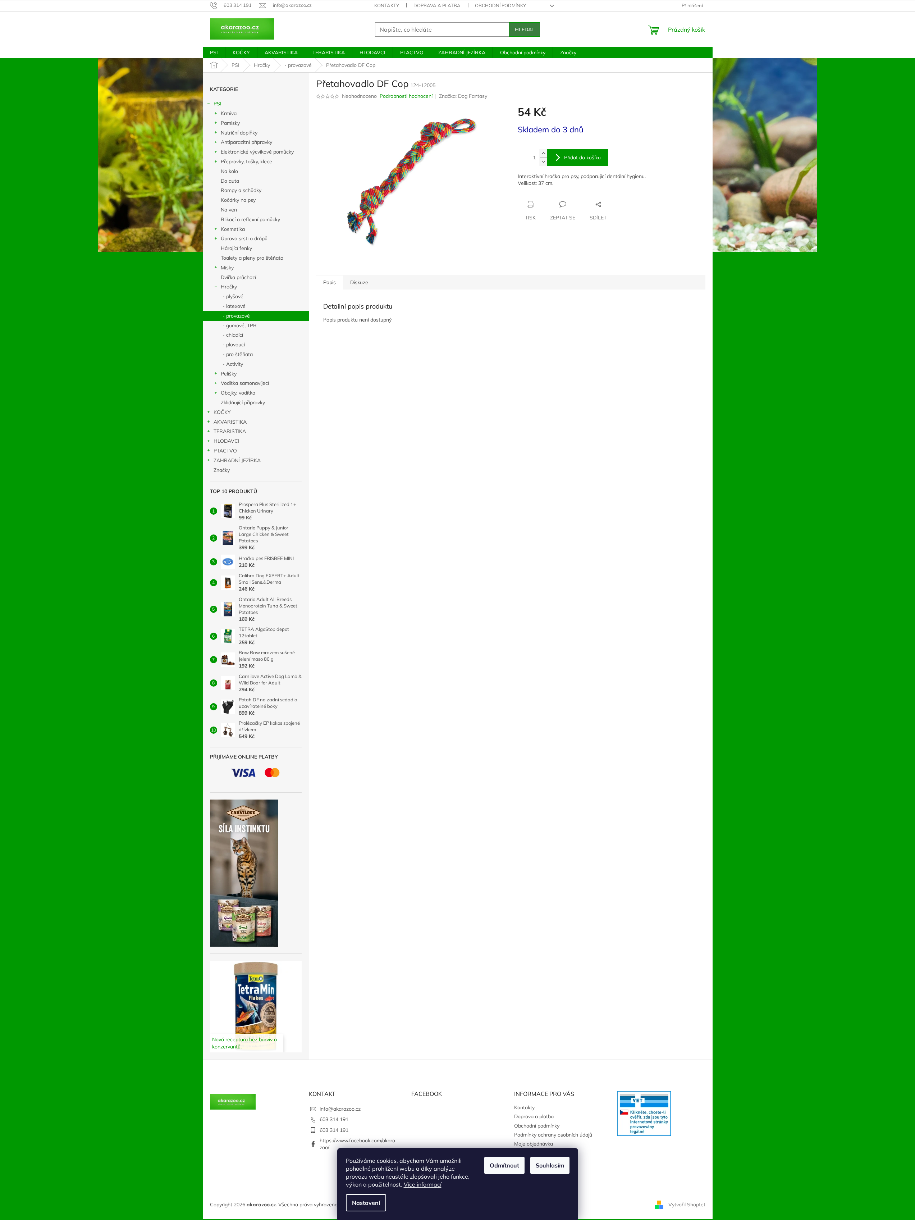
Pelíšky (229, 373)
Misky (227, 267)
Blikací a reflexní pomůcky (250, 219)
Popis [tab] (329, 282)
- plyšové (233, 296)
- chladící (233, 335)
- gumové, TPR (240, 325)
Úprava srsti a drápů (244, 238)
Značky (222, 470)
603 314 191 (334, 1119)
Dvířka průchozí (238, 277)
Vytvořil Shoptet (686, 1204)
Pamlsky (230, 123)
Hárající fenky (236, 248)
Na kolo (229, 171)
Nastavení (366, 1202)
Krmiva (229, 113)
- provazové (236, 316)
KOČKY (222, 412)
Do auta (230, 181)
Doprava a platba (437, 5)
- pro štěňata (238, 354)
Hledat (524, 29)
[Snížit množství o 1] (543, 162)
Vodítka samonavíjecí (245, 383)
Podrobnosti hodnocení (406, 96)
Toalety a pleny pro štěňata (252, 258)
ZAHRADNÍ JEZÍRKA (237, 460)
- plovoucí (234, 344)
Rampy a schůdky (241, 190)
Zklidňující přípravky (243, 402)
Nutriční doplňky (239, 132)
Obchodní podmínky (500, 5)
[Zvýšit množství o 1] (543, 153)
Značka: (463, 96)
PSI (217, 103)
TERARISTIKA (230, 431)
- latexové (234, 306)
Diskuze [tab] (359, 282)
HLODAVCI (226, 441)
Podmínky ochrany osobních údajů (553, 1135)
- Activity (233, 364)
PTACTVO (225, 450)
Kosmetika (233, 229)
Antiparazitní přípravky (246, 142)
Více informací (423, 1184)
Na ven (229, 209)
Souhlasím (550, 1165)
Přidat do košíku (582, 157)
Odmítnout (504, 1165)
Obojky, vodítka (238, 393)
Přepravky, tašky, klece (246, 161)
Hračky (229, 286)
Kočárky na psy (238, 200)
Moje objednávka (533, 1144)
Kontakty (386, 5)
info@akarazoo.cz (340, 1109)
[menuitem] (214, 52)
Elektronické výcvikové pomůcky (257, 152)
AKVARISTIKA (230, 422)
